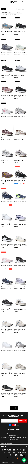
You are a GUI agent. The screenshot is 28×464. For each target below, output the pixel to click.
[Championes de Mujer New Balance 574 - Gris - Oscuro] (20, 342)
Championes (17, 12)
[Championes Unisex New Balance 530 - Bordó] (7, 129)
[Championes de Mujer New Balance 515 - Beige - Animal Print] (20, 385)
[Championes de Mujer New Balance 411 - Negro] (7, 299)
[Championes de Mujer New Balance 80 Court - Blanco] (7, 342)
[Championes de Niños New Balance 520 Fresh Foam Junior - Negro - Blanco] (20, 87)
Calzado (10, 12)
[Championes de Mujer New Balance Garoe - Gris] (20, 65)
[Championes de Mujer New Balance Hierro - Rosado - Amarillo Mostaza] (7, 172)
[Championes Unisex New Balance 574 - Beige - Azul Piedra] (20, 321)
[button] (23, 2)
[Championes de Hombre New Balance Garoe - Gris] (7, 44)
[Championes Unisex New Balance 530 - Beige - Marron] (20, 129)
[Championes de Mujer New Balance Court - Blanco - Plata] (7, 214)
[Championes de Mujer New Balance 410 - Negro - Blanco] (7, 385)
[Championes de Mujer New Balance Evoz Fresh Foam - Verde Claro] (20, 44)
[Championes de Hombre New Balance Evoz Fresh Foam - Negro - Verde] (20, 23)
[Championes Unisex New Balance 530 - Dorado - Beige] (20, 363)
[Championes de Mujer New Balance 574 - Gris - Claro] (7, 363)
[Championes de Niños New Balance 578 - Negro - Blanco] (7, 236)
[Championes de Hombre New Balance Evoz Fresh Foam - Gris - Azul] (7, 23)
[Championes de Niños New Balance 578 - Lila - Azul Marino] (20, 214)
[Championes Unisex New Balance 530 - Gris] (20, 108)
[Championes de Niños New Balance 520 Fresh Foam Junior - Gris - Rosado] (7, 108)
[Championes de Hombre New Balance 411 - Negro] (20, 257)
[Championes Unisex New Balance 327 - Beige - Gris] (7, 321)
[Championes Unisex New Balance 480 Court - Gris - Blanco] (20, 299)
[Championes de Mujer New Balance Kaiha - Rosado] (7, 87)
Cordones (6, 14)
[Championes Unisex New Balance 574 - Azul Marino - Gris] (7, 193)
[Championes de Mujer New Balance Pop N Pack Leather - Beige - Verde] (20, 236)
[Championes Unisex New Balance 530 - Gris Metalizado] (7, 150)
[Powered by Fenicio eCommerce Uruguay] (25, 462)
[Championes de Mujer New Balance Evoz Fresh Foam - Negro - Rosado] (7, 65)
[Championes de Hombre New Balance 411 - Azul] (7, 278)
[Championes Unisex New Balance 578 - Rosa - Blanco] (7, 257)
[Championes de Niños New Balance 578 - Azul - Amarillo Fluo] (20, 193)
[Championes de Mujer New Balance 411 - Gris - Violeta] (20, 278)
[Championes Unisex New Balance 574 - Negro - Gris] (20, 172)
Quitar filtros (16, 14)
